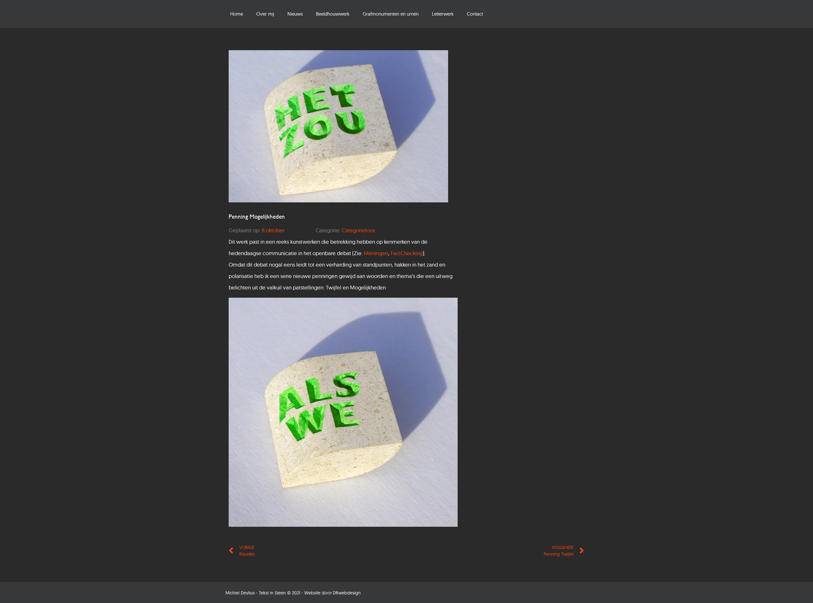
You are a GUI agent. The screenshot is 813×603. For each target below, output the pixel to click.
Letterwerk (443, 14)
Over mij (265, 14)
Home (236, 14)
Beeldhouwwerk (332, 14)
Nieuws (295, 14)
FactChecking (407, 253)
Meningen (376, 253)
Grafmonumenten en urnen (391, 14)
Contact (475, 14)
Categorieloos (358, 230)
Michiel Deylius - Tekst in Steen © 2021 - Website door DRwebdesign (293, 593)
